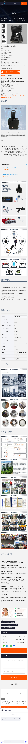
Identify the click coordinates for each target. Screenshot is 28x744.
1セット (3, 170)
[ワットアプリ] (10, 646)
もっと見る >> (23, 164)
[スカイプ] (7, 646)
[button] (4, 43)
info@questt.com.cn (7, 1)
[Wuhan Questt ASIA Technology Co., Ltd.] (7, 3)
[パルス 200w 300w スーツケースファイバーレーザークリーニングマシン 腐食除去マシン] (7, 694)
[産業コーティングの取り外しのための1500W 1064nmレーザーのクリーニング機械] (20, 694)
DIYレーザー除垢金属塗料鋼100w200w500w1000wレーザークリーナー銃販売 (10, 167)
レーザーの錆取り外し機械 (8, 627)
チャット (24, 3)
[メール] (14, 646)
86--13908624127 (22, 1)
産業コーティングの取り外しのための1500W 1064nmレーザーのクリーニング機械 (20, 702)
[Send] (26, 741)
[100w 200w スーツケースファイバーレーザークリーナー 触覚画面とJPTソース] (17, 34)
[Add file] (2, 741)
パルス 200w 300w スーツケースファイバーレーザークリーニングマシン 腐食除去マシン (7, 702)
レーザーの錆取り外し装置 (8, 622)
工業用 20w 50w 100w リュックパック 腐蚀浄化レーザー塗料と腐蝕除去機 (10, 174)
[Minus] (26, 710)
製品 (5, 18)
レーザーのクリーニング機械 (14, 18)
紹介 (2, 140)
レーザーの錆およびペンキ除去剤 (9, 625)
